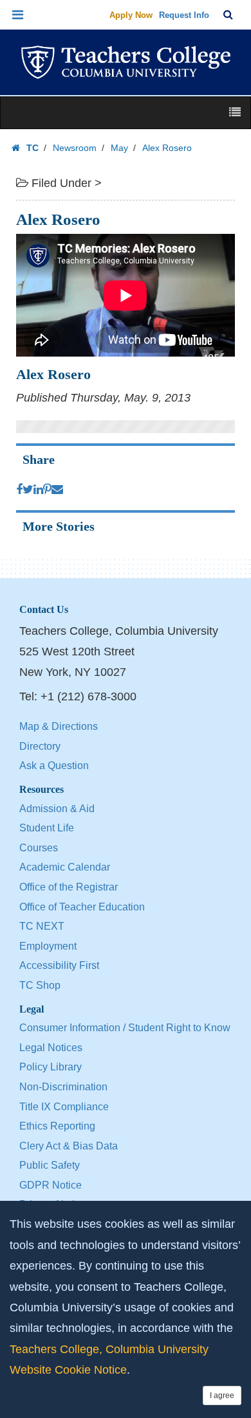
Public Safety (49, 1165)
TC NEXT (41, 926)
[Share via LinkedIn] (38, 489)
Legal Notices (50, 1047)
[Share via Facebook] (19, 489)
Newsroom (75, 148)
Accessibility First (59, 965)
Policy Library (50, 1066)
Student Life (46, 827)
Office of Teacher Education (82, 906)
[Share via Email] (57, 489)
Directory (39, 746)
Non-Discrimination (63, 1086)
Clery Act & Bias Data (68, 1145)
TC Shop (39, 985)
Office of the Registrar (68, 887)
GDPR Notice (50, 1185)
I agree (222, 1395)
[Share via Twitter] (28, 489)
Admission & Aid (57, 808)
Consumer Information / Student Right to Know (124, 1027)
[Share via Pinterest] (47, 489)
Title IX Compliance (64, 1106)
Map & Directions (58, 726)
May (119, 148)
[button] (18, 15)
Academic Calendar (64, 867)
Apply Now (131, 15)
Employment (48, 946)
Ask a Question (54, 765)
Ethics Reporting (57, 1126)
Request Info (184, 15)
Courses (38, 847)
